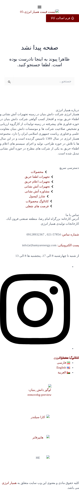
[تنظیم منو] (39, 7)
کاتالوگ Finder (70, 357)
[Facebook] (35, 348)
